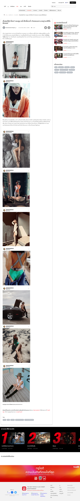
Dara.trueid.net (36, 410)
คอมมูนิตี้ (61, 493)
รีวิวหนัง (46, 10)
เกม (21, 6)
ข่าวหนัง (40, 10)
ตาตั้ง (25, 6)
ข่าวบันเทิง (29, 10)
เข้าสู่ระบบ (73, 2)
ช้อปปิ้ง (51, 491)
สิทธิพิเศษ (12, 6)
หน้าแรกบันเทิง (22, 10)
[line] (8, 492)
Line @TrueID (19, 412)
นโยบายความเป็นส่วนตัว (71, 490)
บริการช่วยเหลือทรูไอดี (54, 496)
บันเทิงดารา (11, 15)
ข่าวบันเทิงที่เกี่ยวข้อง (7, 456)
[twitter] (15, 492)
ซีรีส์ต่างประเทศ (53, 10)
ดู (59, 485)
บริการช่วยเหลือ (70, 492)
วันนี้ (5, 6)
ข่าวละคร (35, 10)
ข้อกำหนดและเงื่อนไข (71, 488)
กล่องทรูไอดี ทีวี (61, 2)
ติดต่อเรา (69, 495)
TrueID (8, 3)
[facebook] (12, 492)
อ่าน (17, 6)
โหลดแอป (53, 2)
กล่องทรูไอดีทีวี (53, 493)
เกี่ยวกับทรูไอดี (69, 485)
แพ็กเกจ (61, 491)
